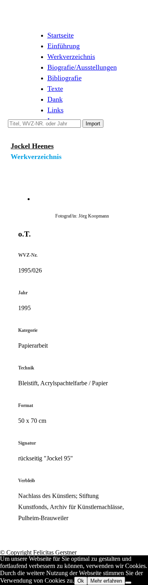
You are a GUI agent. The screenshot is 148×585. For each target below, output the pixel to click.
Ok (80, 581)
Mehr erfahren (106, 581)
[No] (128, 582)
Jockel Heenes (32, 146)
